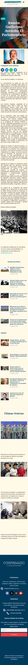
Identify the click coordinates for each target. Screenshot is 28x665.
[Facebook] (7, 593)
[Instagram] (16, 593)
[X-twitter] (12, 593)
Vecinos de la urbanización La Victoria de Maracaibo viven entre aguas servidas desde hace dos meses (18, 322)
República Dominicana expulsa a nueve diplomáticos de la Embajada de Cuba (17, 270)
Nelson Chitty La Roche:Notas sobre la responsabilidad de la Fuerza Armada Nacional (18, 369)
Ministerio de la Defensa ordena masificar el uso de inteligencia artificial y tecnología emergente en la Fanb (18, 309)
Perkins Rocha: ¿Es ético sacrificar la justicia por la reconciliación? (18, 341)
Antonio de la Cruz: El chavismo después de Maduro (17, 394)
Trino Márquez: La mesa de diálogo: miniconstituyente (18, 355)
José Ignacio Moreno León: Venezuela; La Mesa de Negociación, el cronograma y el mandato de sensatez (18, 382)
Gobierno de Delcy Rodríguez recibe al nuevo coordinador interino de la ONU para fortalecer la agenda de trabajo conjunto (13, 536)
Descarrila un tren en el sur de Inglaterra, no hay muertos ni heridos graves (18, 295)
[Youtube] (21, 593)
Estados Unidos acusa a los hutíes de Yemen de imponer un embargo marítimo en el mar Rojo (18, 283)
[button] (23, 2)
